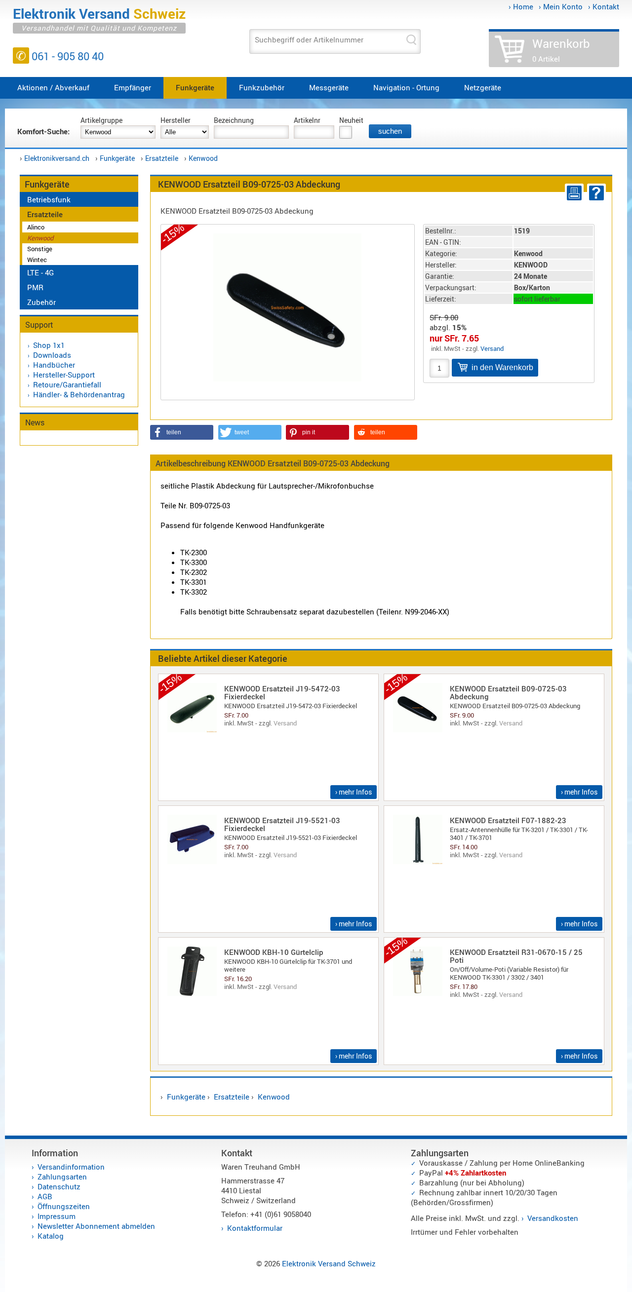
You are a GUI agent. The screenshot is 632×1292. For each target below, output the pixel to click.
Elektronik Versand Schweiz (329, 1263)
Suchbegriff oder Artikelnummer (309, 39)
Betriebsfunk (49, 199)
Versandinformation (71, 1167)
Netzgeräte (482, 87)
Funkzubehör (261, 87)
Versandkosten (552, 1218)
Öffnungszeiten (64, 1206)
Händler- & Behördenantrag (79, 394)
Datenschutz (59, 1186)
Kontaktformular (254, 1228)
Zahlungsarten (62, 1176)
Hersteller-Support (64, 375)
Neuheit (351, 120)
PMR (35, 287)
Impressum (57, 1216)
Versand (492, 348)
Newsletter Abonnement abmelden (96, 1226)
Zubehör (41, 302)
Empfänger (132, 87)
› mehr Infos (353, 792)
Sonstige (39, 248)
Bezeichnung (234, 120)
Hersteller (175, 120)
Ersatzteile (161, 158)
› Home (521, 6)
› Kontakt (603, 6)
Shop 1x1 (49, 345)
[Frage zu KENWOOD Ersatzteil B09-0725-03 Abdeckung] (595, 193)
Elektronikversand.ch (56, 158)
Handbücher (54, 365)
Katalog (51, 1236)
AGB (45, 1196)
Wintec (37, 259)
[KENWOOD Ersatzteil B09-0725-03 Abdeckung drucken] (572, 193)
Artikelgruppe (101, 120)
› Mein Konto (561, 6)
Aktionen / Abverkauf (53, 87)
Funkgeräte (195, 87)
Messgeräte (329, 87)
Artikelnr (307, 120)
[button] (181, 432)
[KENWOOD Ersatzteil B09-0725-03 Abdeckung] (287, 306)
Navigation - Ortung (406, 87)
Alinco (35, 227)
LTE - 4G (40, 272)
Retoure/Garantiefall (67, 384)
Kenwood (203, 158)
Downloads (52, 355)
